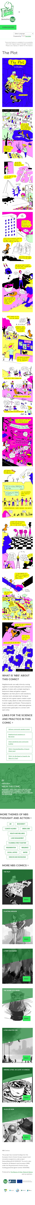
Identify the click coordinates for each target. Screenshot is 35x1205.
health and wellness (24, 789)
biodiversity (5, 789)
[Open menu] (19, 12)
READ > (27, 900)
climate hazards (10, 829)
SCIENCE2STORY (8, 27)
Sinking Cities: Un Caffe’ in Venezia (17, 1070)
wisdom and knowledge (17, 857)
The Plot (7, 872)
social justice (22, 793)
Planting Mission (10, 911)
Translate (28, 36)
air (10, 824)
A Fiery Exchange (10, 951)
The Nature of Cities (16, 1172)
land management (8, 791)
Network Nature (28, 1172)
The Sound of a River (12, 990)
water (25, 852)
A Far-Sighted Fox (10, 1030)
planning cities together (22, 791)
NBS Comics (6, 1150)
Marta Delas (6, 783)
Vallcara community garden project (19, 729)
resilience (14, 793)
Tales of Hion (9, 1109)
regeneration (6, 793)
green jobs (13, 789)
